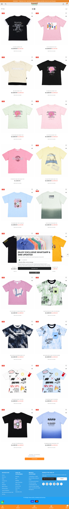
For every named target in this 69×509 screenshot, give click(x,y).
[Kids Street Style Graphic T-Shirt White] (17, 381)
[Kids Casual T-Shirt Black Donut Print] (17, 425)
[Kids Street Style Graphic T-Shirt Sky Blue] (51, 381)
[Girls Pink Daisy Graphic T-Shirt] (51, 116)
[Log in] (63, 4)
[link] (18, 507)
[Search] (5, 4)
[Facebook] (43, 484)
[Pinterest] (50, 484)
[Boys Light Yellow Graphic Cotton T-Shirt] (51, 160)
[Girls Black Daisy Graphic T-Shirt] (51, 72)
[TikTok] (54, 484)
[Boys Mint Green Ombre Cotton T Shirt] (51, 204)
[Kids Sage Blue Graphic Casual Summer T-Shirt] (51, 425)
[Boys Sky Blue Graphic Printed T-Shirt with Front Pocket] (51, 337)
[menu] (2, 4)
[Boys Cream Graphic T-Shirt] (17, 72)
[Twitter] (61, 484)
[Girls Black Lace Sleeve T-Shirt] (17, 28)
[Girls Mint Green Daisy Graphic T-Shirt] (17, 116)
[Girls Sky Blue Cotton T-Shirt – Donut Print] (17, 204)
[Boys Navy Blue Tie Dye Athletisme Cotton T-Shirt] (17, 337)
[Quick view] (32, 16)
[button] (33, 9)
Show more (34, 458)
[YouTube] (57, 484)
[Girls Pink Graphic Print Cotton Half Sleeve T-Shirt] (17, 292)
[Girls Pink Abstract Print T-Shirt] (51, 28)
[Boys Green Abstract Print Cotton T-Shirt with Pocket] (51, 292)
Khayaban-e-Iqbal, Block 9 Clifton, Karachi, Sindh (34, 478)
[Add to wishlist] (32, 13)
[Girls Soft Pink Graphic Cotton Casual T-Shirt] (17, 160)
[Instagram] (47, 484)
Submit (62, 478)
